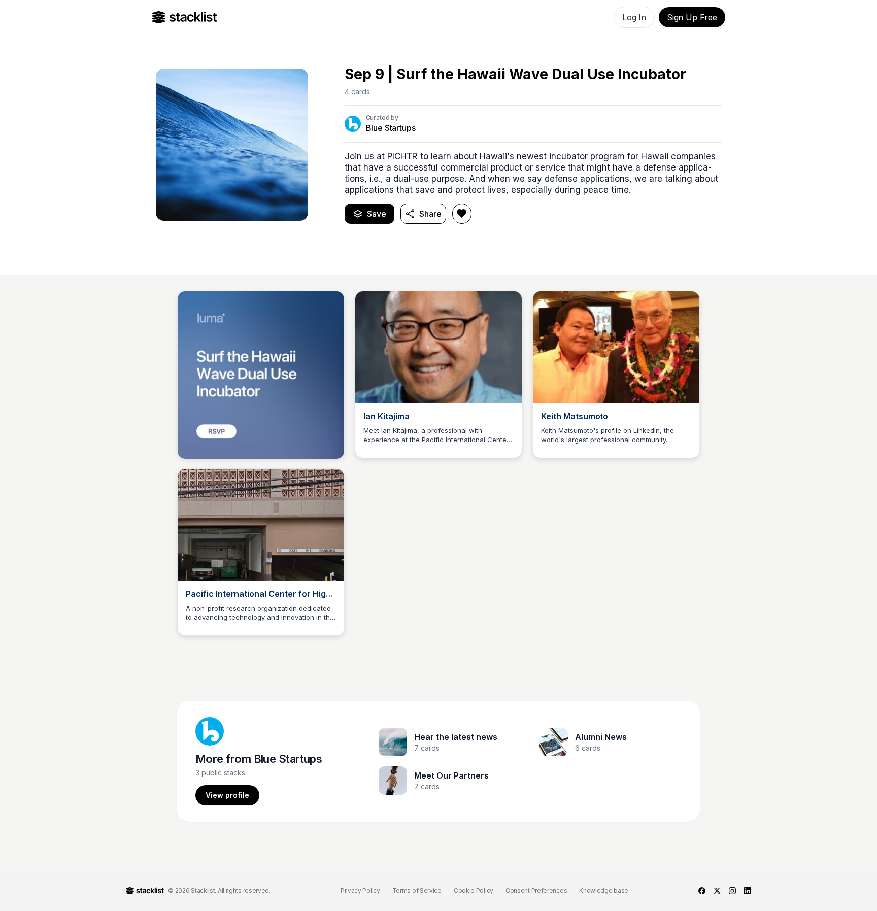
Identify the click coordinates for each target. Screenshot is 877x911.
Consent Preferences (536, 890)
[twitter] (717, 890)
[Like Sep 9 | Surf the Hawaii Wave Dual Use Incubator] (461, 214)
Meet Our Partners (451, 775)
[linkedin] (747, 890)
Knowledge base (603, 890)
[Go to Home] (184, 17)
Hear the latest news (455, 737)
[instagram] (732, 890)
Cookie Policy (473, 890)
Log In (634, 17)
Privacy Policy (360, 890)
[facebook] (701, 890)
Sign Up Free (692, 17)
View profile (227, 795)
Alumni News (601, 737)
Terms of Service (417, 890)
